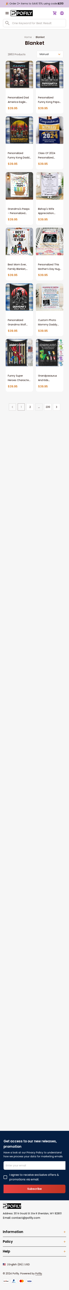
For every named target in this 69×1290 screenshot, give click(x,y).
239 (48, 407)
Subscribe (34, 1189)
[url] (38, 1274)
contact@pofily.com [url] (26, 1218)
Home (28, 37)
